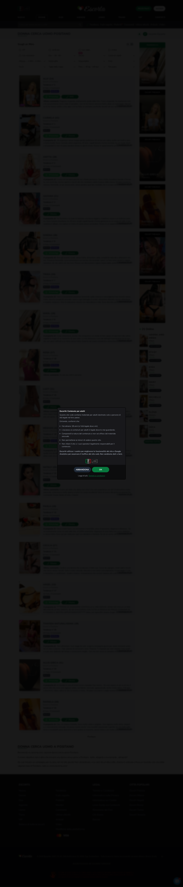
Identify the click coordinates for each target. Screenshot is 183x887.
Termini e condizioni (97, 475)
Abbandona (82, 469)
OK (100, 469)
